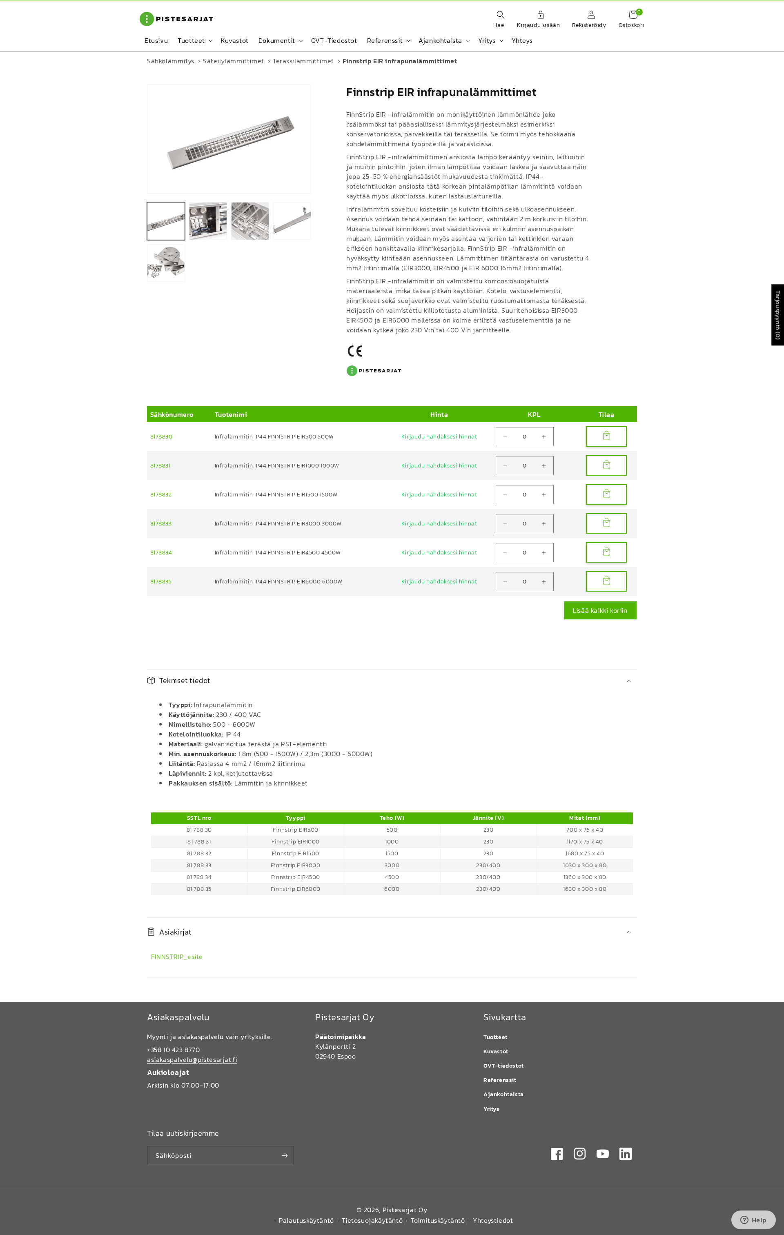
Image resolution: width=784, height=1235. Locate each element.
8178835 (161, 581)
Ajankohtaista (503, 1094)
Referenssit (500, 1080)
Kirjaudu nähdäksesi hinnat (439, 436)
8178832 (161, 494)
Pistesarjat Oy (405, 1210)
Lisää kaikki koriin (600, 610)
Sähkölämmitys (170, 61)
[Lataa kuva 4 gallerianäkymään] (292, 221)
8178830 (161, 436)
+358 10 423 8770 (173, 1050)
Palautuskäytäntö (306, 1220)
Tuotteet (495, 1037)
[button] (496, 20)
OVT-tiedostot (503, 1065)
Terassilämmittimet (303, 61)
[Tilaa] (285, 1155)
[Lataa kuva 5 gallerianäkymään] (166, 263)
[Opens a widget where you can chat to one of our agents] (753, 1221)
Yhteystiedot (493, 1220)
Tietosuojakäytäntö (372, 1220)
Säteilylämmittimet (233, 61)
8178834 (161, 552)
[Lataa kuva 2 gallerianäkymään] (208, 221)
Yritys (491, 1109)
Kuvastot (495, 1051)
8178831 (160, 465)
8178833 (161, 523)
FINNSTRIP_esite (177, 956)
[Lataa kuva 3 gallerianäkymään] (250, 221)
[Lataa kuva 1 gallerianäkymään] (166, 221)
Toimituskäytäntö (438, 1220)
